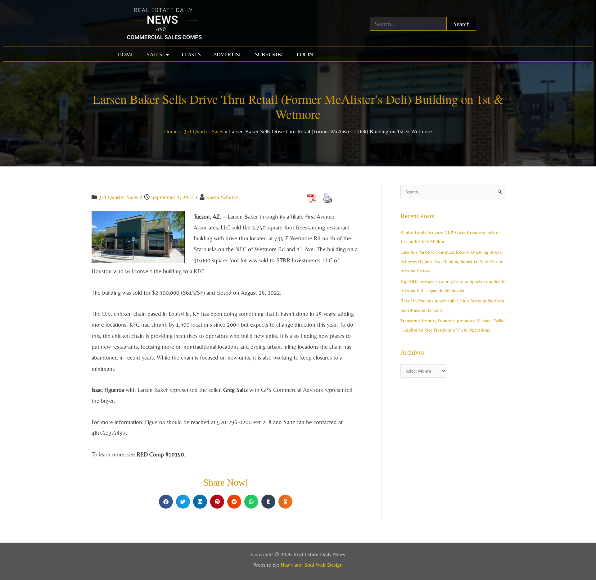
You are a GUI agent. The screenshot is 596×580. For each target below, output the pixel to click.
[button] (166, 502)
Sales (155, 54)
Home (126, 54)
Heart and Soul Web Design (312, 564)
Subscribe (270, 54)
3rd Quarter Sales (118, 197)
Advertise (227, 54)
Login (305, 54)
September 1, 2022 (172, 197)
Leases (191, 54)
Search (461, 23)
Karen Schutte (222, 197)
